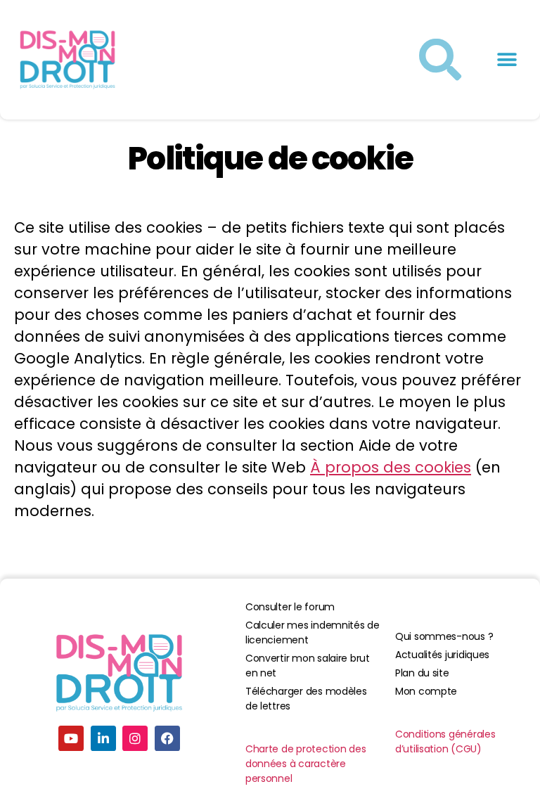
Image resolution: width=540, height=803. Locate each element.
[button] (506, 60)
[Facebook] (167, 738)
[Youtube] (71, 738)
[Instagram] (135, 738)
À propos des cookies (390, 467)
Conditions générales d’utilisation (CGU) (445, 741)
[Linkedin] (103, 738)
